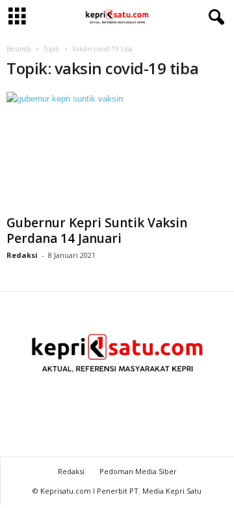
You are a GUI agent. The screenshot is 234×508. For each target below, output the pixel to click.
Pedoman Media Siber (138, 471)
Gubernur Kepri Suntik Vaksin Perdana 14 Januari (96, 230)
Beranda (18, 48)
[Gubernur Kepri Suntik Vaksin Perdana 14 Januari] (117, 151)
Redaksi (22, 255)
